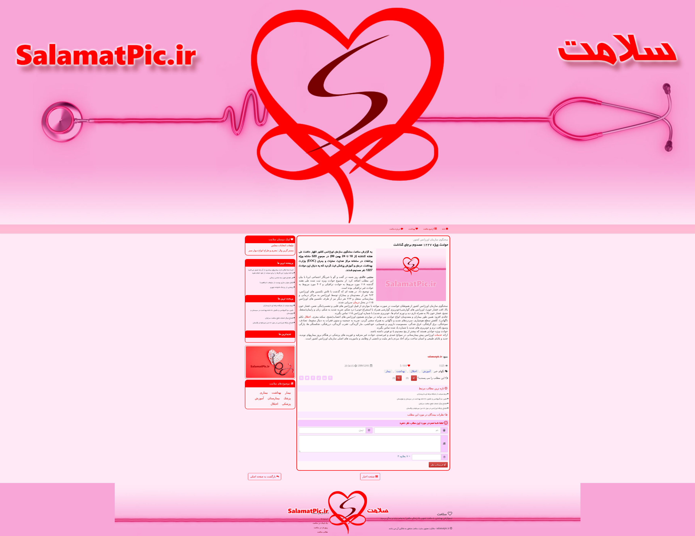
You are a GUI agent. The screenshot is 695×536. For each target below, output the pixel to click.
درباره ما (324, 519)
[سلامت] (347, 115)
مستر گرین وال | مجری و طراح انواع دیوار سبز (271, 250)
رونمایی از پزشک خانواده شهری (281, 287)
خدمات (438, 335)
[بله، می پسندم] (414, 378)
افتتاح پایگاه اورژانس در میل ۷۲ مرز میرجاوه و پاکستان (427, 408)
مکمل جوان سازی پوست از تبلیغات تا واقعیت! (276, 282)
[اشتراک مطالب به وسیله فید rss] (301, 377)
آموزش (427, 371)
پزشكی (286, 403)
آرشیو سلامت (428, 229)
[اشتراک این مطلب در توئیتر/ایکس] (307, 377)
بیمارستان (274, 398)
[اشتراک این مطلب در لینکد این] (324, 377)
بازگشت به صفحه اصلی (263, 476)
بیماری (264, 392)
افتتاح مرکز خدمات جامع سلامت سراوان (433, 403)
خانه (444, 229)
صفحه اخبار (368, 476)
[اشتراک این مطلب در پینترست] (330, 377)
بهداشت (412, 229)
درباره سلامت (395, 229)
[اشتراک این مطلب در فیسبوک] (312, 377)
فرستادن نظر (437, 464)
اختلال (307, 316)
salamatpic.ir (435, 356)
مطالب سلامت (322, 532)
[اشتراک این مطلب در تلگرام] (318, 377)
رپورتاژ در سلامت (321, 527)
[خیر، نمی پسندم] (399, 378)
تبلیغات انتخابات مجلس (282, 245)
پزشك (287, 398)
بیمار (388, 371)
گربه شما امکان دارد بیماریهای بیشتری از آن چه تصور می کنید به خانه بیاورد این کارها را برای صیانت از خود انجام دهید (270, 271)
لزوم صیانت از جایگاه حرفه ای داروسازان (432, 394)
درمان (356, 302)
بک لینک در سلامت (320, 523)
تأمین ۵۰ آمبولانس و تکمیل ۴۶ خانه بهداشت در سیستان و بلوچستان (422, 399)
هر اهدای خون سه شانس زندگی (281, 277)
